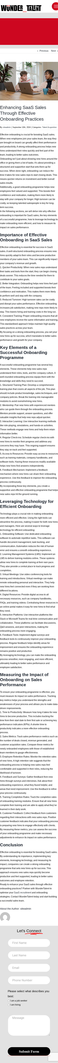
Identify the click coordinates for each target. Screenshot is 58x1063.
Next (53, 51)
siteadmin (7, 127)
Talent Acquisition (49, 127)
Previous (44, 51)
